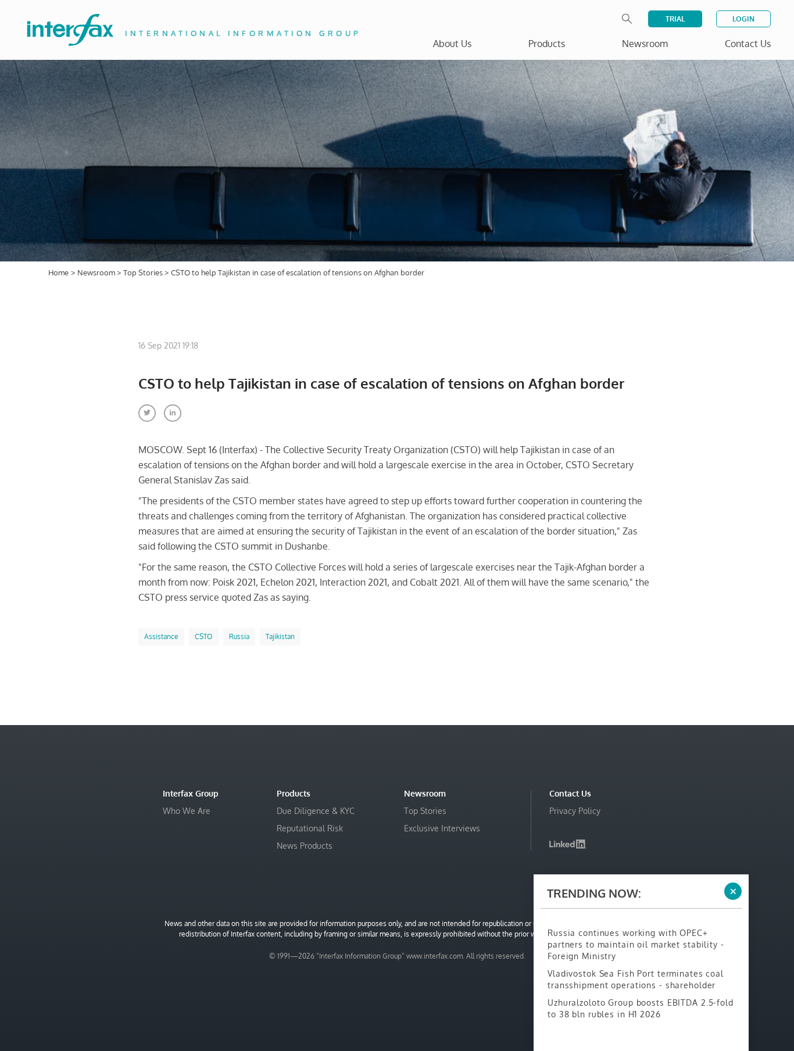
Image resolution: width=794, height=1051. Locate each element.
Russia (239, 636)
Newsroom (97, 272)
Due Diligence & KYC (316, 811)
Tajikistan (280, 636)
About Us (452, 43)
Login (743, 19)
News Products (304, 846)
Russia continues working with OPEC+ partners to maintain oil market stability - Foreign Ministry (636, 944)
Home (58, 272)
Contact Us (748, 43)
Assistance (161, 636)
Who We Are (186, 811)
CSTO (204, 636)
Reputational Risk (310, 828)
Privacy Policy (574, 811)
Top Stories (143, 272)
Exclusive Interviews (442, 828)
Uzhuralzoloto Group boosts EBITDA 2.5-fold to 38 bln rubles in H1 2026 (641, 1008)
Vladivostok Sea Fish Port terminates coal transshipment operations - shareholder (636, 979)
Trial (675, 19)
